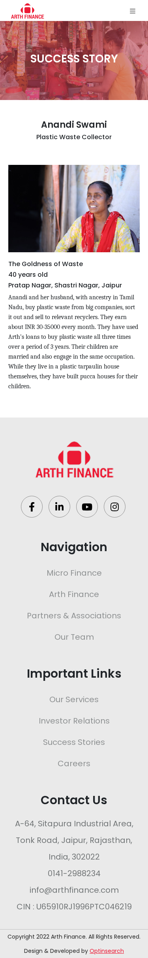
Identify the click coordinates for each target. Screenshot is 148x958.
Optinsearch (107, 951)
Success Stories (74, 742)
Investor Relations (74, 720)
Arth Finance (74, 594)
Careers (74, 763)
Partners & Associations (74, 615)
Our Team (74, 636)
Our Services (74, 699)
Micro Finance (74, 572)
